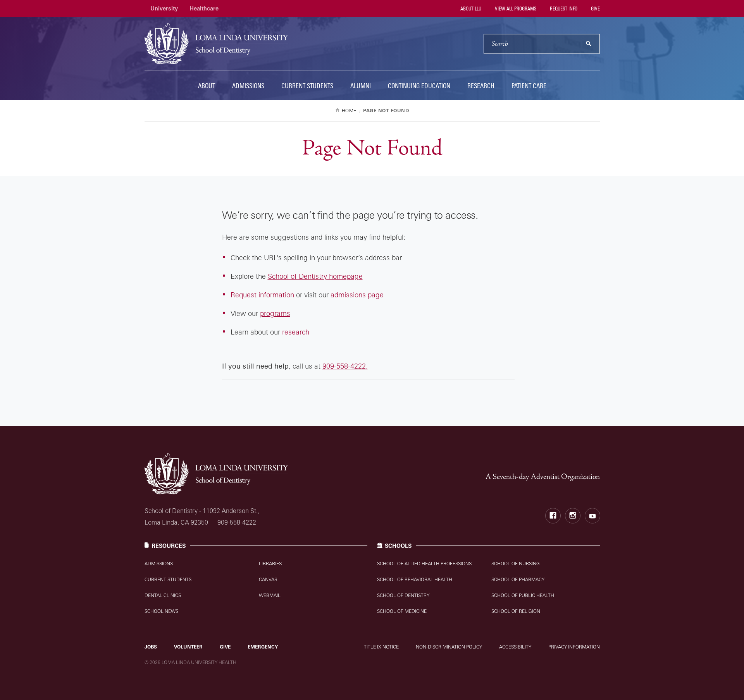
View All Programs (515, 8)
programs (275, 313)
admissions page (357, 294)
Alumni (360, 86)
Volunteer (188, 647)
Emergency (263, 647)
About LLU (470, 8)
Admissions (248, 86)
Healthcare (204, 8)
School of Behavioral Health (414, 579)
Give (595, 8)
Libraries (270, 563)
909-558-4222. (345, 366)
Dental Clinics (163, 595)
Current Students (307, 86)
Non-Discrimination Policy (449, 647)
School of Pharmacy (517, 579)
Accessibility (515, 647)
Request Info (563, 8)
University (164, 8)
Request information (262, 294)
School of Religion (515, 611)
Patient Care (529, 86)
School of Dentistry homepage (315, 276)
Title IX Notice (381, 647)
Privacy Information (574, 647)
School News (161, 611)
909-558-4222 (236, 522)
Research (480, 86)
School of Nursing (515, 563)
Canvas (268, 579)
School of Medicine (402, 611)
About (206, 86)
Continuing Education (419, 86)
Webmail (270, 595)
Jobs (151, 647)
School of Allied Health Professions (424, 563)
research (295, 332)
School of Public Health (522, 595)
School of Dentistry (403, 595)
